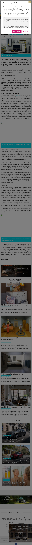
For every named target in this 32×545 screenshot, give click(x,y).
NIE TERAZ (25, 31)
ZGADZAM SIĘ (16, 31)
